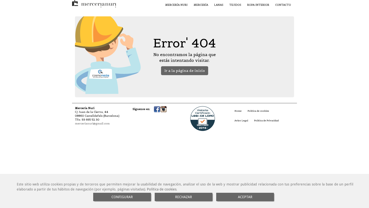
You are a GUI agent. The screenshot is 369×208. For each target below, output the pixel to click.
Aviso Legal (241, 120)
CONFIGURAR (122, 197)
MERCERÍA (201, 5)
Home (238, 110)
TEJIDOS (235, 5)
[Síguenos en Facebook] (157, 109)
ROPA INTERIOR (258, 5)
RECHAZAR (183, 197)
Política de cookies (161, 189)
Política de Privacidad (266, 120)
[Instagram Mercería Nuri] (163, 109)
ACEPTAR (245, 197)
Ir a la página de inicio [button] (184, 70)
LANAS (218, 5)
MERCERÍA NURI (176, 5)
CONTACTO (283, 5)
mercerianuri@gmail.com (92, 123)
